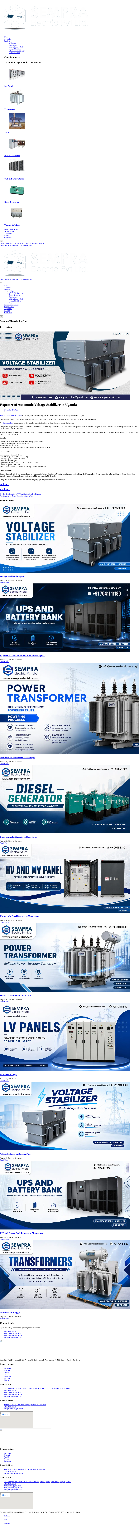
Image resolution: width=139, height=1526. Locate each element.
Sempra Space (9, 231)
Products (7, 41)
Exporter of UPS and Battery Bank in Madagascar (22, 655)
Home (6, 37)
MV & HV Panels (12, 156)
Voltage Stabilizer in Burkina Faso (15, 1154)
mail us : (5, 489)
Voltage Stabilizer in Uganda (13, 576)
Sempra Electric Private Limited (11, 415)
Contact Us (8, 237)
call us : (4, 484)
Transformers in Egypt (10, 1312)
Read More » (4, 582)
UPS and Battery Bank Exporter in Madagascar (21, 1233)
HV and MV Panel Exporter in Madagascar (19, 916)
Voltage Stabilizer (15, 49)
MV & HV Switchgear (16, 51)
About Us (7, 39)
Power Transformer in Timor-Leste (15, 995)
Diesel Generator (14, 53)
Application (8, 233)
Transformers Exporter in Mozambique (17, 758)
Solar (6, 132)
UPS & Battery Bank (16, 47)
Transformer (13, 45)
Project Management (11, 229)
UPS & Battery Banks (14, 179)
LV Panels (12, 43)
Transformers (10, 109)
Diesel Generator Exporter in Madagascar (18, 837)
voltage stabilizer (7, 423)
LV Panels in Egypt (8, 1074)
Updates (7, 235)
